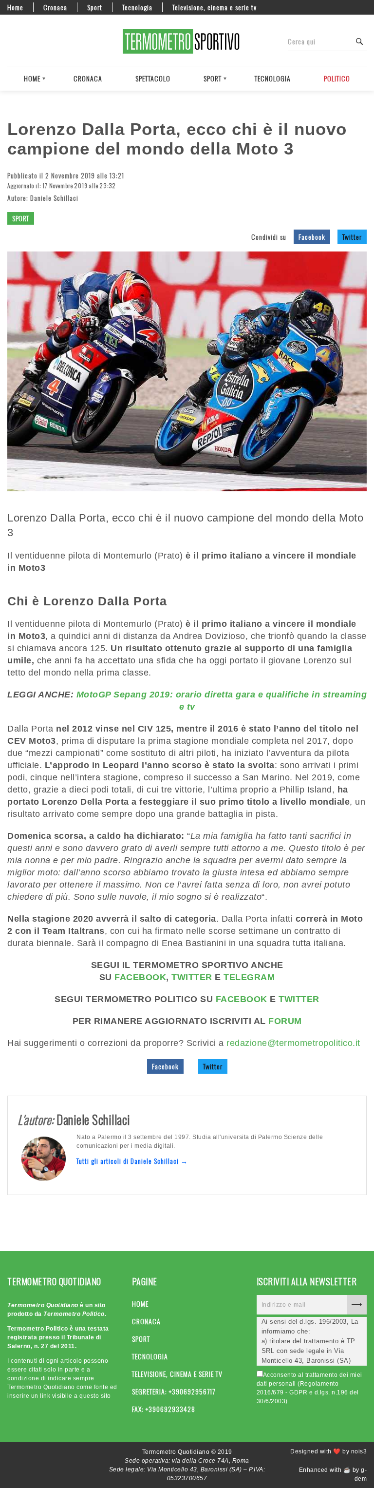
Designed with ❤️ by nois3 (328, 1451)
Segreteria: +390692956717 (173, 1391)
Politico (337, 78)
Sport (94, 7)
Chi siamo (29, 41)
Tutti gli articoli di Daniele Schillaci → (132, 1161)
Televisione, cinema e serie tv (214, 7)
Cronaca (55, 7)
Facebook (312, 237)
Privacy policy (46, 41)
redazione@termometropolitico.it (293, 1043)
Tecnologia (137, 7)
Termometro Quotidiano (187, 41)
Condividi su (268, 237)
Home (15, 7)
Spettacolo (152, 78)
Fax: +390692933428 (163, 1409)
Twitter (352, 237)
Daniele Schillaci (54, 198)
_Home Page (12, 41)
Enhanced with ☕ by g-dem (333, 1474)
